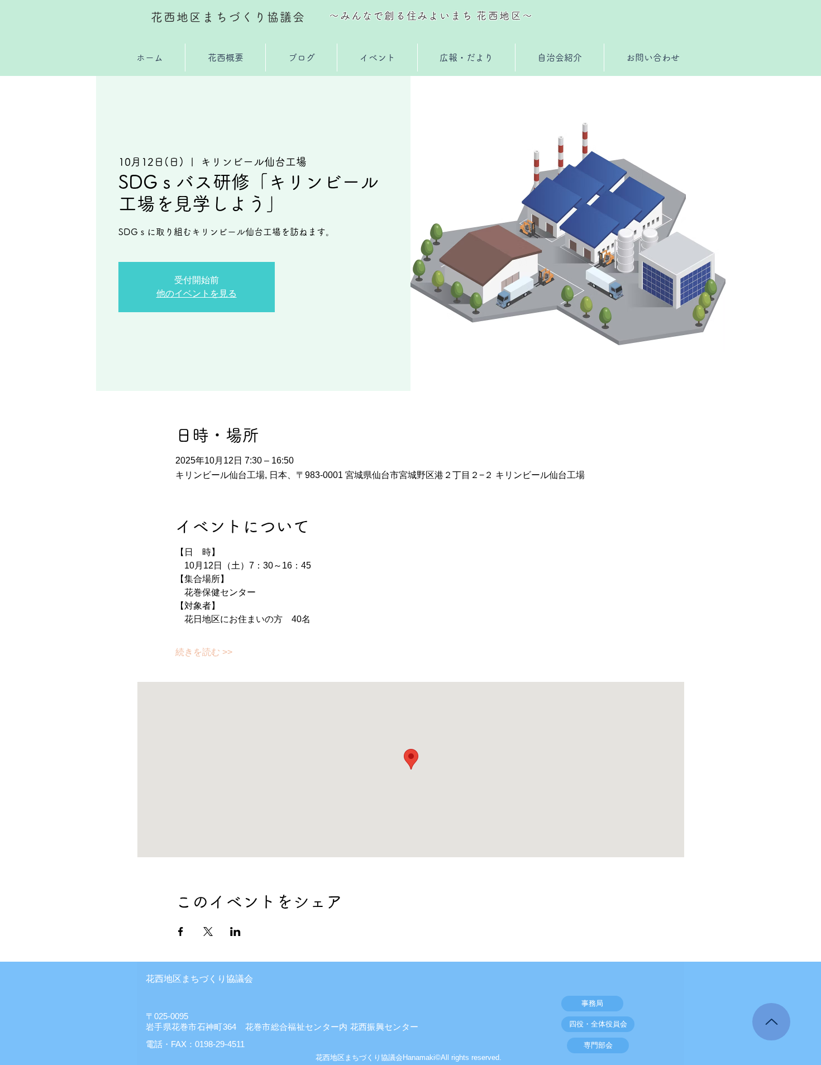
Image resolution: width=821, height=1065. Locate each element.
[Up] (771, 1021)
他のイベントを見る (196, 293)
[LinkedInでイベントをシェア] (235, 931)
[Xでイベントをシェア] (208, 931)
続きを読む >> (203, 652)
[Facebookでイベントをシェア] (180, 931)
